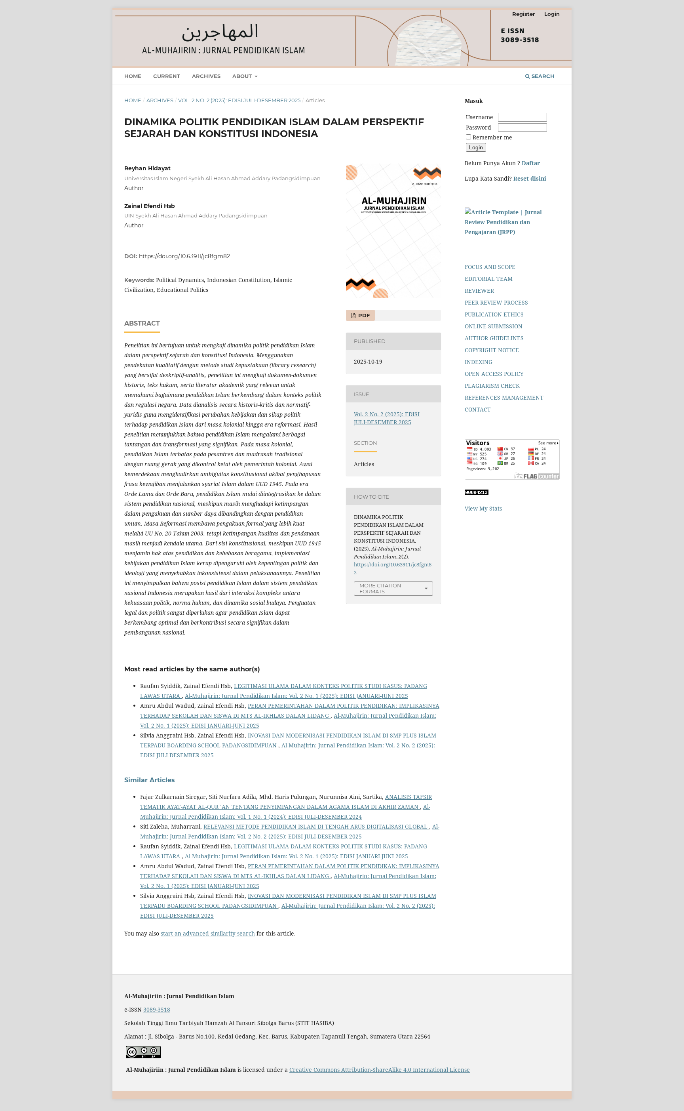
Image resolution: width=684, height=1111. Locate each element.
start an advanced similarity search (208, 933)
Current (166, 76)
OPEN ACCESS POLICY (494, 373)
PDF (363, 315)
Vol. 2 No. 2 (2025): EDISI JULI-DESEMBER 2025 (239, 100)
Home (132, 76)
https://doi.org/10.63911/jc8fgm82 (184, 256)
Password (478, 127)
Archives (206, 76)
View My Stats (483, 508)
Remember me (492, 137)
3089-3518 (156, 1009)
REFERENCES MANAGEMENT (504, 397)
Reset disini (529, 178)
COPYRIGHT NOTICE (492, 350)
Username (481, 117)
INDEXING (478, 362)
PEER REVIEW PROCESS (496, 302)
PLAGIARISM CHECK (492, 385)
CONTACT (478, 409)
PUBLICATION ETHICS (494, 314)
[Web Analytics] (476, 493)
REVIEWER (479, 290)
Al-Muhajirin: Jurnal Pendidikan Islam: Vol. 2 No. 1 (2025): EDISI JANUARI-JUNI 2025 (296, 695)
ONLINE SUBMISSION (493, 326)
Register (523, 14)
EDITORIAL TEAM (489, 278)
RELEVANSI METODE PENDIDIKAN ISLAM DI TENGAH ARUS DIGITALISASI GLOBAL (316, 826)
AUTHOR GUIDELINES (494, 338)
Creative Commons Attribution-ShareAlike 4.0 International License (379, 1069)
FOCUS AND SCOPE (490, 267)
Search (542, 76)
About (242, 76)
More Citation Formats (380, 588)
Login (552, 14)
